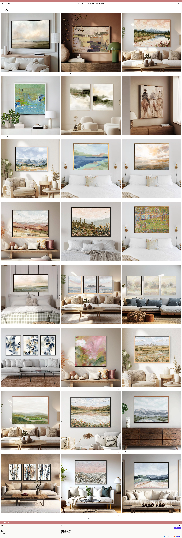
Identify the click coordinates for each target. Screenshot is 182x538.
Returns (2, 530)
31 (93, 518)
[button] (179, 3)
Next (179, 518)
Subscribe (178, 522)
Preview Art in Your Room (66, 530)
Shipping (2, 529)
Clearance (3, 533)
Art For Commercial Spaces (66, 529)
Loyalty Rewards (4, 531)
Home (2, 6)
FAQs (1, 532)
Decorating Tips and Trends (66, 532)
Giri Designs (4, 535)
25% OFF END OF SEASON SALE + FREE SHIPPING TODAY (91, 0)
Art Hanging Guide (65, 531)
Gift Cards (63, 533)
